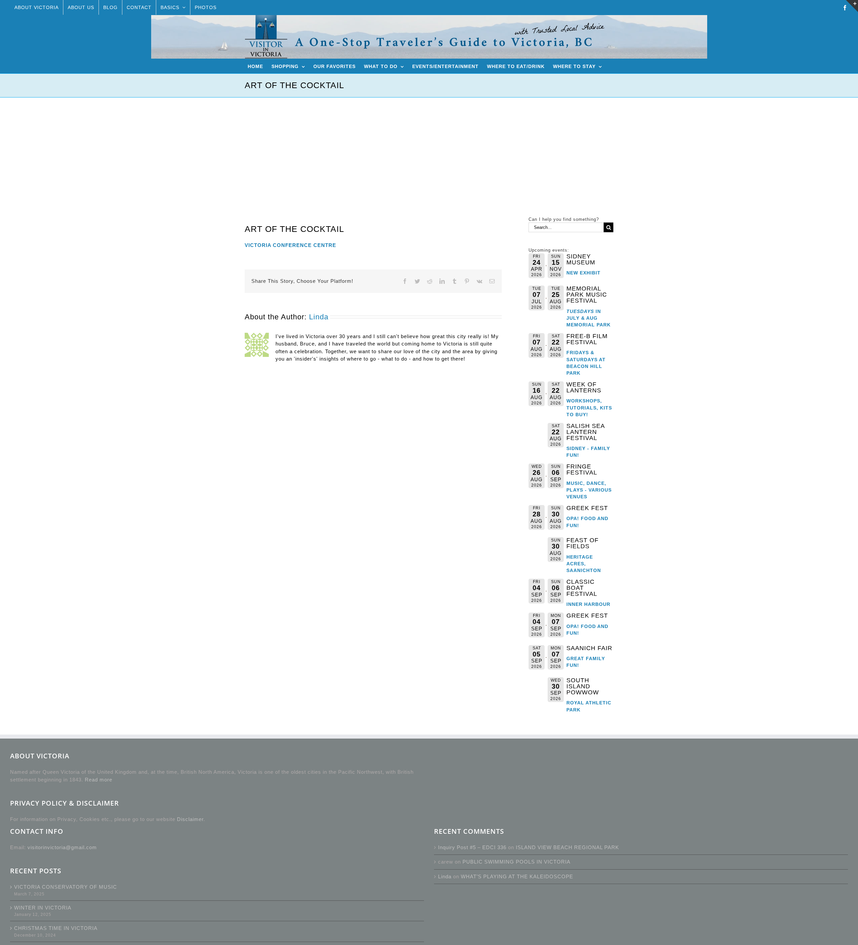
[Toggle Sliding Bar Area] (852, 6)
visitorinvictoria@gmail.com (62, 847)
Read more (98, 779)
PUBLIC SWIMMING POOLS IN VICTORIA (516, 862)
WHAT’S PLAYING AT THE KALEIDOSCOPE (517, 876)
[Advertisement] (429, 148)
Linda (318, 317)
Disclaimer (190, 819)
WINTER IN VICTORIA (42, 907)
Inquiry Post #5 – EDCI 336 (472, 847)
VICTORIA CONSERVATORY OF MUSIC (65, 887)
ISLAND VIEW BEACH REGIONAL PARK (567, 847)
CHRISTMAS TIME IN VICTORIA (56, 928)
